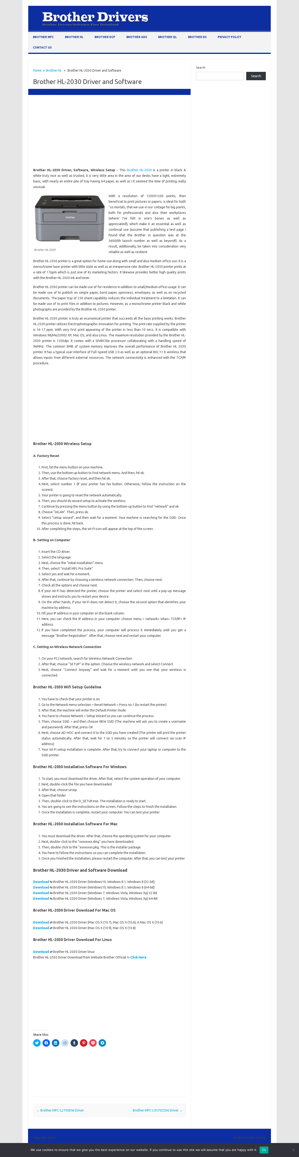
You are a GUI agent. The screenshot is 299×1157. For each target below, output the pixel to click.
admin (41, 91)
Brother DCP (105, 36)
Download (41, 882)
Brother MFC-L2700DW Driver (60, 1110)
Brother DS (197, 36)
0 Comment (177, 91)
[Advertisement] (109, 132)
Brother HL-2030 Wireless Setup (56, 1084)
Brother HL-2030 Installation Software (126, 1070)
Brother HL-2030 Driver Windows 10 (105, 1064)
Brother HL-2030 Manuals (52, 1077)
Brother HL (74, 36)
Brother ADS (136, 36)
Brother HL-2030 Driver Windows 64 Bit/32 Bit (66, 1070)
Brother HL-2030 (139, 170)
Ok (264, 1150)
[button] (69, 218)
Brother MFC (43, 36)
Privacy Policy (229, 36)
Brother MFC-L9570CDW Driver (158, 1110)
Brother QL (167, 36)
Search (200, 67)
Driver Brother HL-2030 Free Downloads (109, 1084)
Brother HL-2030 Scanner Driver (94, 1077)
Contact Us (42, 47)
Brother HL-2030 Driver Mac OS (56, 1064)
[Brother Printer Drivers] (149, 31)
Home (37, 70)
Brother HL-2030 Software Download (145, 1077)
